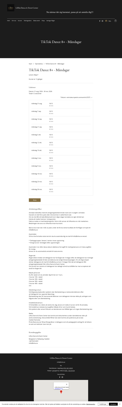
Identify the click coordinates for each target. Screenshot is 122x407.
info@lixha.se (61, 362)
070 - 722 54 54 (70, 371)
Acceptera (113, 404)
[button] (116, 20)
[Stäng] (120, 404)
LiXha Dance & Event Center (27, 8)
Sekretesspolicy (90, 404)
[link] (35, 200)
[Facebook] (100, 21)
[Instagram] (102, 21)
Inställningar (102, 404)
